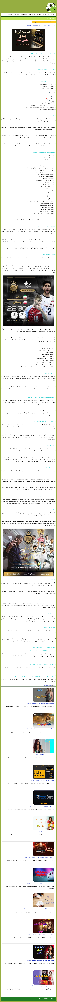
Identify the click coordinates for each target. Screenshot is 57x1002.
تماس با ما (46, 998)
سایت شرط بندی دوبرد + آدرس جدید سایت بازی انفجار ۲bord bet (41, 934)
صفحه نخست (52, 998)
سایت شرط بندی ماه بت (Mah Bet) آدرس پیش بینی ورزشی (42, 831)
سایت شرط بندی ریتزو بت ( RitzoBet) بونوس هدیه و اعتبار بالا (41, 806)
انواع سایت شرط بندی (46, 685)
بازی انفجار (47, 14)
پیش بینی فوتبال (16, 14)
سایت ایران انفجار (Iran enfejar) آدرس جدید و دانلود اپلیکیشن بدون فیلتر (39, 883)
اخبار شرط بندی (9, 14)
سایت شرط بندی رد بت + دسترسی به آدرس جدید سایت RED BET (40, 985)
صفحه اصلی (52, 14)
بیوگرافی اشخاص (40, 14)
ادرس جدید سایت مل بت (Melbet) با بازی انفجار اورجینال (42, 780)
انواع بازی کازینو (32, 14)
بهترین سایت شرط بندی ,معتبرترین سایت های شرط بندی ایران (38, 25)
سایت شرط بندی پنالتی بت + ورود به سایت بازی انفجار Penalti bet (40, 960)
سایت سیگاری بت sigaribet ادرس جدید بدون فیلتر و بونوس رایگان (40, 703)
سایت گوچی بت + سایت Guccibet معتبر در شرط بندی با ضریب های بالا (39, 728)
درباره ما (40, 998)
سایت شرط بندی (24, 14)
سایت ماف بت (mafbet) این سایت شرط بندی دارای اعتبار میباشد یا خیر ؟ (39, 857)
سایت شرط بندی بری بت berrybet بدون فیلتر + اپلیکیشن (42, 754)
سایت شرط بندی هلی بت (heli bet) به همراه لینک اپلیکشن (44, 21)
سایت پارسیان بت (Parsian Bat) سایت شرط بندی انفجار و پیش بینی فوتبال (39, 908)
